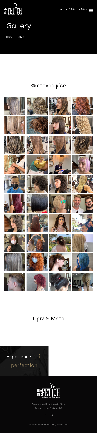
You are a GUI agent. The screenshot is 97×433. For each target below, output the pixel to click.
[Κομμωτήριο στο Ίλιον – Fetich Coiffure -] (13, 9)
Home (9, 37)
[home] (48, 390)
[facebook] (45, 415)
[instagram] (52, 415)
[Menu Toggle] (91, 10)
